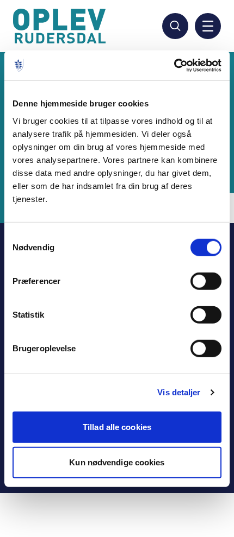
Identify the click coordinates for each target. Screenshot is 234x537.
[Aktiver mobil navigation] (208, 26)
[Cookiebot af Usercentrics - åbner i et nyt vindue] (173, 65)
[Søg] (175, 26)
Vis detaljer (178, 392)
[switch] (205, 280)
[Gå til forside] (61, 26)
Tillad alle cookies (117, 426)
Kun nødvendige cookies (116, 462)
